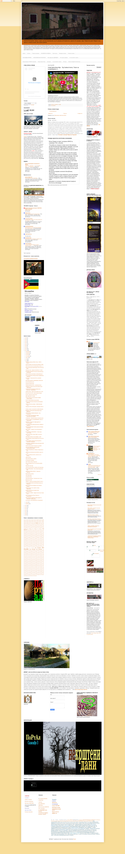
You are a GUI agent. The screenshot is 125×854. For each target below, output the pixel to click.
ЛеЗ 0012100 (26, 558)
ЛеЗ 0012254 (33, 559)
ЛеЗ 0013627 (29, 570)
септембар (28, 356)
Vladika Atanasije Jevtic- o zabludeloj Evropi (33, 385)
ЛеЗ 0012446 (35, 562)
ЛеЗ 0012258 (30, 560)
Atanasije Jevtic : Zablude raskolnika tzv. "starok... (34, 370)
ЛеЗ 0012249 (40, 558)
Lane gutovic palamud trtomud (31, 258)
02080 (32, 523)
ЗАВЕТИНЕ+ (40, 805)
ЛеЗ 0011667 (37, 544)
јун (26, 360)
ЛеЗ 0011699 (30, 553)
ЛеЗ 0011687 (37, 550)
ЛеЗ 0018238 (30, 575)
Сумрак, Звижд (27, 210)
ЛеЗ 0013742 (26, 571)
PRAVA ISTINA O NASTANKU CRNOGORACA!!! (34, 374)
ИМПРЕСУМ (54, 813)
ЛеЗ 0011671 (35, 545)
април (27, 502)
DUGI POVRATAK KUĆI (30, 382)
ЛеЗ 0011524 (37, 539)
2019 (26, 347)
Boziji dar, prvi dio (29, 479)
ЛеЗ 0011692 (40, 551)
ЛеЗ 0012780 (37, 565)
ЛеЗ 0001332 (26, 525)
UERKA (89, 464)
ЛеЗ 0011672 (40, 545)
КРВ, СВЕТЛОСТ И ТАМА (30, 396)
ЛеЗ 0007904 (29, 535)
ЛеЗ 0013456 (40, 569)
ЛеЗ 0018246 (34, 575)
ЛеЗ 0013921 (30, 573)
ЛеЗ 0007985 (40, 536)
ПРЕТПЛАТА (54, 802)
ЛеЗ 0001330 (37, 524)
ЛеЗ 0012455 (26, 564)
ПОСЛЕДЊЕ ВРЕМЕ (27, 57)
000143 (30, 519)
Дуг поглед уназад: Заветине (81, 689)
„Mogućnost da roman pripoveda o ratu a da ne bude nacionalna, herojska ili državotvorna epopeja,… (94, 466)
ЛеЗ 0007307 (33, 533)
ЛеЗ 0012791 (42, 565)
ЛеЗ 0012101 (30, 558)
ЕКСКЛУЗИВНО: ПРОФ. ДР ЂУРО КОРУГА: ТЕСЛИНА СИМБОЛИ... (33, 441)
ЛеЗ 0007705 (26, 534)
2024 (26, 339)
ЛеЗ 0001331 (42, 524)
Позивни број (27, 304)
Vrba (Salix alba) (29, 475)
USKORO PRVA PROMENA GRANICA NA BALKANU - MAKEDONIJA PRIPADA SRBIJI (94, 537)
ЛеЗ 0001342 (30, 527)
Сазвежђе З (27, 797)
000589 (37, 519)
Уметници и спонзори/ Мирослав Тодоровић (67, 134)
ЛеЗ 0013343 (30, 569)
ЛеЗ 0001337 (29, 526)
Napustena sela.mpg (29, 465)
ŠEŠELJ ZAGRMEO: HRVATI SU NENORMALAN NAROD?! (93, 526)
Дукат (89, 341)
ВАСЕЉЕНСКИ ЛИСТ (29, 226)
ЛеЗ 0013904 (42, 572)
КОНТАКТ (54, 801)
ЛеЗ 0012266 (29, 561)
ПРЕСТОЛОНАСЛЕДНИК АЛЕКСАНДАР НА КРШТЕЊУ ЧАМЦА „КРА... (34, 498)
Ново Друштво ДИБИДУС (53, 57)
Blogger (74, 839)
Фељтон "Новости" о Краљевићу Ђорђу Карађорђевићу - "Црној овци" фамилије (94, 455)
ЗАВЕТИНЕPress (28, 234)
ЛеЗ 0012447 (40, 562)
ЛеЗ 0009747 (35, 538)
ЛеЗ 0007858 (30, 534)
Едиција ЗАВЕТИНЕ (55, 805)
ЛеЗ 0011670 (30, 545)
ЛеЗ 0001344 (40, 527)
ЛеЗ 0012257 (26, 560)
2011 (26, 511)
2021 (26, 344)
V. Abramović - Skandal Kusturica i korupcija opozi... (35, 418)
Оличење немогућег (29, 811)
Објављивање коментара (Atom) (60, 115)
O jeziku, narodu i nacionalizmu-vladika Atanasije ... (35, 409)
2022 (26, 342)
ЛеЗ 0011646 (53, 105)
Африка (31, 310)
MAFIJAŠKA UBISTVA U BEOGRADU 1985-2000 (34, 380)
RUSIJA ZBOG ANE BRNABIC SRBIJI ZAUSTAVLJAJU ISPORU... (32, 416)
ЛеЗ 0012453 (37, 563)
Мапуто (31, 303)
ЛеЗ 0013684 (37, 570)
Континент (27, 310)
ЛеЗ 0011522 (33, 539)
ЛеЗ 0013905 (26, 573)
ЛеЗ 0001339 (37, 526)
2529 (24, 524)
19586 (39, 523)
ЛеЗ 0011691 (35, 551)
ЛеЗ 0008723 (33, 537)
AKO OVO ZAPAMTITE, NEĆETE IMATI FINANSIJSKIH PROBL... (32, 448)
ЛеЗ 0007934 (26, 536)
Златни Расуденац (28, 218)
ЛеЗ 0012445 (30, 562)
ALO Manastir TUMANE (30, 460)
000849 (27, 523)
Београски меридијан (29, 801)
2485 (41, 523)
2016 (26, 505)
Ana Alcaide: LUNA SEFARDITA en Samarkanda (34, 500)
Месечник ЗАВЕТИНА (29, 803)
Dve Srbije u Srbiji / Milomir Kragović (94, 519)
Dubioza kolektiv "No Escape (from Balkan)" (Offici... (35, 364)
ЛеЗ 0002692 (34, 528)
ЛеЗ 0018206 (37, 574)
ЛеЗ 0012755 (29, 565)
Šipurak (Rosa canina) (30, 473)
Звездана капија (62, 53)
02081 (34, 523)
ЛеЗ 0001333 (30, 525)
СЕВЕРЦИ (40, 802)
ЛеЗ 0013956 (35, 573)
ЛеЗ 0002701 (39, 528)
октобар (27, 354)
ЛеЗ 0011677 (42, 546)
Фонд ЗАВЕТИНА (41, 803)
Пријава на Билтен (55, 811)
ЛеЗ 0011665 (29, 544)
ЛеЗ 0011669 (26, 545)
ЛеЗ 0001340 (42, 526)
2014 (26, 508)
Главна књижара (35, 53)
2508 (43, 523)
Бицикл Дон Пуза (41, 61)
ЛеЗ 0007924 (42, 535)
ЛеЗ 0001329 (32, 524)
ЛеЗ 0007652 (42, 533)
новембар (28, 353)
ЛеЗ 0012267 (33, 561)
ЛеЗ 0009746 (30, 538)
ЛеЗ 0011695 (33, 552)
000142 (27, 519)
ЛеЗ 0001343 (35, 527)
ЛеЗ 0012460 (35, 564)
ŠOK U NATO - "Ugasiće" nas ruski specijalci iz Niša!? (94, 508)
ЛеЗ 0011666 (33, 544)
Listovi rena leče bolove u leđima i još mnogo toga (34, 467)
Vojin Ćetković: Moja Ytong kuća (31, 461)
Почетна (65, 113)
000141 (25, 519)
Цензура (49, 61)
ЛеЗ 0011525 (42, 539)
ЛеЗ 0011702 (40, 553)
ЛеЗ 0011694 (29, 552)
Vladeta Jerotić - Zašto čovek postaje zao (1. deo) (34, 391)
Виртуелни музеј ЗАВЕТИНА (43, 806)
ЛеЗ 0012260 (40, 560)
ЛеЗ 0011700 (35, 553)
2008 (26, 514)
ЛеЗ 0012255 (37, 559)
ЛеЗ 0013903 (37, 572)
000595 (43, 519)
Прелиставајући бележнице (74, 61)
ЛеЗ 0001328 (28, 524)
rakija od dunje (28, 457)
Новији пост (50, 113)
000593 (40, 519)
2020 (26, 345)
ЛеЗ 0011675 (33, 546)
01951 (30, 523)
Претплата (55, 53)
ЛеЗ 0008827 (37, 537)
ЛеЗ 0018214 (26, 575)
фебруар (27, 503)
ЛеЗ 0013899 (29, 572)
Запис (24, 53)
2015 (26, 507)
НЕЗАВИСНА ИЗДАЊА (46, 53)
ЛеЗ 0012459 (30, 564)
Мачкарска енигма (96, 342)
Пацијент (25, 136)
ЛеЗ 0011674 (29, 546)
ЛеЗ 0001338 (33, 526)
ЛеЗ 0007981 (30, 536)
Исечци (64, 61)
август (27, 357)
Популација (27, 306)
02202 (36, 523)
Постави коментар (52, 111)
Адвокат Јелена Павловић (92, 437)
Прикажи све (99, 474)
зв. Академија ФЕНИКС (42, 798)
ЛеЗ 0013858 (40, 571)
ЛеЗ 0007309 (37, 533)
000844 (25, 523)
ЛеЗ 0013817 (35, 571)
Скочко (28, 53)
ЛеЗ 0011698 (26, 553)
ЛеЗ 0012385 (37, 561)
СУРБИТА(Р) (40, 800)
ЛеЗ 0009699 (26, 538)
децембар (28, 351)
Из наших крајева (64, 57)
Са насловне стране (74, 57)
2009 (26, 513)
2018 (26, 348)
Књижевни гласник (56, 807)
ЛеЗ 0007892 (40, 534)
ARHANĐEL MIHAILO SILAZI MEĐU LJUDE (33, 436)
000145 (35, 519)
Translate (32, 104)
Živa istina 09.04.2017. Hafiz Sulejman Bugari (34, 393)
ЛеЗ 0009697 (42, 537)
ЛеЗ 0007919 (37, 535)
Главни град (27, 303)
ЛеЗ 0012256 (42, 559)
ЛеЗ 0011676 (37, 546)
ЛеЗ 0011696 (37, 552)
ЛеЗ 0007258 (29, 533)
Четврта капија (71, 53)
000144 (32, 519)
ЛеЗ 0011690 (30, 551)
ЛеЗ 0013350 (35, 569)
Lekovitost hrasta (29, 476)
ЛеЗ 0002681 (29, 528)
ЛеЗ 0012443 (42, 561)
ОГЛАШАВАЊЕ (55, 804)
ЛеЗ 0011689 (26, 551)
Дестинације (28, 315)
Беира (32, 321)
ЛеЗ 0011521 (29, 539)
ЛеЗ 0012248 (35, 558)
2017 (26, 350)
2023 (26, 341)
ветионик (27, 808)
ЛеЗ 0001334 (35, 525)
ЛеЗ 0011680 (38, 547)
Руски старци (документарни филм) (32, 400)
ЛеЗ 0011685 (29, 550)
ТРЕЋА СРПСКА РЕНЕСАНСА (94, 431)
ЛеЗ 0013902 (33, 572)
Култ (39, 810)
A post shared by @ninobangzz (34, 96)
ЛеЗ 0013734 (42, 570)
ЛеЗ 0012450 (33, 563)
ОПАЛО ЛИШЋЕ (28, 243)
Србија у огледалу (28, 799)
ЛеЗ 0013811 (31, 571)
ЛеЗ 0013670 (33, 570)
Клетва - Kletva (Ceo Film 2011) (31, 394)
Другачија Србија (28, 810)
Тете (37, 321)
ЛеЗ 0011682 (32, 549)
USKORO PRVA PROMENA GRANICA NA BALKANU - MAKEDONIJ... (33, 389)
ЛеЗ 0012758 (33, 565)
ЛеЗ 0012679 (40, 564)
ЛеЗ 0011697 (42, 552)
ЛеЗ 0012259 (35, 560)
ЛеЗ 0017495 (40, 573)
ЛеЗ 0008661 (29, 537)
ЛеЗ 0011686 (33, 550)
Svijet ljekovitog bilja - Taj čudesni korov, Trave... (34, 478)
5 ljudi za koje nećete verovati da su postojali (33, 445)
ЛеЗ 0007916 (33, 535)
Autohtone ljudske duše (30, 383)
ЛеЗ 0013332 (26, 569)
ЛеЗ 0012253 (29, 559)
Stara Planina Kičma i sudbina (31, 458)
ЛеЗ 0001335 (40, 525)
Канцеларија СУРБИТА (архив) (29, 61)
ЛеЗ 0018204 (29, 574)
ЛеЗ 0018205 (33, 574)
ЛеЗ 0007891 (35, 534)
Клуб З (89, 445)
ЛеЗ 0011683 (39, 549)
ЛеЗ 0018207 (42, 574)
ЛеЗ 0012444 (26, 562)
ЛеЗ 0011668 (42, 544)
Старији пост (80, 113)
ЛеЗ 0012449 (29, 563)
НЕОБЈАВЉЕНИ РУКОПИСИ (39, 57)
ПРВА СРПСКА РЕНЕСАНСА (93, 436)
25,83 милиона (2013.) (34, 306)
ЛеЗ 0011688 (42, 550)
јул (26, 359)
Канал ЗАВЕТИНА (41, 808)
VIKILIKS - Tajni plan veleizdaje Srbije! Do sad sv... (34, 481)
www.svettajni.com (28, 177)
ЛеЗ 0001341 (26, 527)
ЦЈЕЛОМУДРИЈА (91, 453)
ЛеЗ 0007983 (35, 536)
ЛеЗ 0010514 (40, 538)
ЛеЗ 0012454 (42, 563)
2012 (26, 510)
